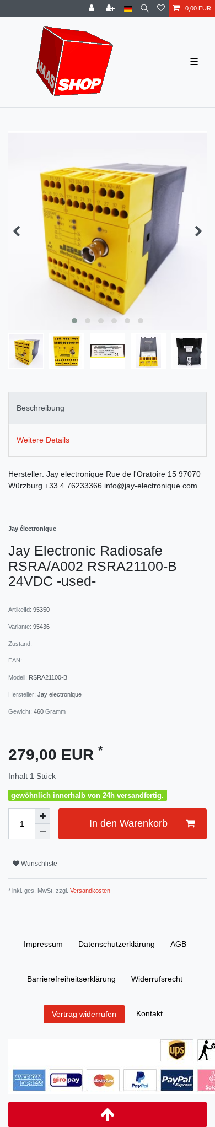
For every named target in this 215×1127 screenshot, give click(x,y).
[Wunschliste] (161, 8)
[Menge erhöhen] (42, 816)
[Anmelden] (92, 8)
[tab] (107, 408)
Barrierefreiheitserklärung (71, 978)
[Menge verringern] (42, 831)
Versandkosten (89, 890)
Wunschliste (38, 863)
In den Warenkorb (128, 823)
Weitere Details (43, 439)
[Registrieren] (111, 8)
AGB (178, 944)
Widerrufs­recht (156, 978)
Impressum (43, 944)
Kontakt (149, 1013)
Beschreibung (40, 407)
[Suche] (144, 8)
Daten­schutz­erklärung (116, 944)
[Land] (128, 8)
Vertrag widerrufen (84, 1014)
